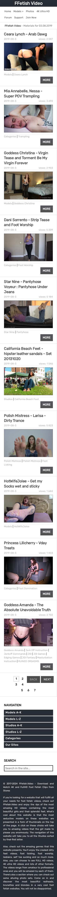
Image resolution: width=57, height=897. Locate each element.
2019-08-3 (10, 39)
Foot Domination (27, 588)
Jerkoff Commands (15, 653)
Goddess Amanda (14, 650)
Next (47, 679)
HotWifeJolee (21, 526)
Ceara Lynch (21, 74)
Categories (10, 136)
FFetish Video (29, 3)
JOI (30, 653)
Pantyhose (22, 332)
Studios (8, 399)
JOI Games (39, 653)
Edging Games (12, 657)
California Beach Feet (27, 399)
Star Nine (9, 332)
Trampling (23, 136)
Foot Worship (25, 265)
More (47, 80)
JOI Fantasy (28, 657)
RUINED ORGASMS (28, 661)
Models (8, 74)
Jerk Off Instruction (36, 650)
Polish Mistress (12, 461)
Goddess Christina (24, 203)
